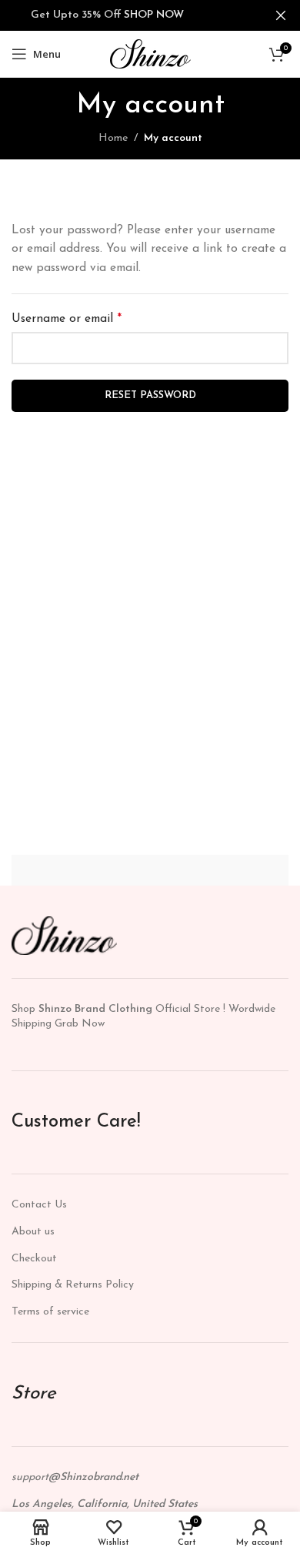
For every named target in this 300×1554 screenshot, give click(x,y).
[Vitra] (86, 870)
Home (113, 138)
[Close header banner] (281, 15)
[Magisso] (213, 870)
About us (33, 1232)
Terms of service (50, 1312)
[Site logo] (150, 53)
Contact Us (39, 1205)
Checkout (34, 1258)
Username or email (67, 319)
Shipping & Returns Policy (73, 1285)
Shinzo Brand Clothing (95, 1009)
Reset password (150, 395)
